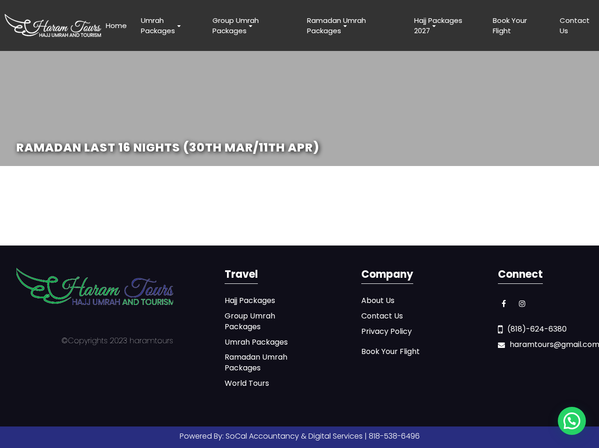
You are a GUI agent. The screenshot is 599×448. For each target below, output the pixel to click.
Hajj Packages (250, 301)
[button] (572, 421)
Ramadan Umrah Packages (336, 25)
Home (116, 25)
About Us (377, 301)
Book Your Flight (510, 25)
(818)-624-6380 (537, 329)
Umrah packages (256, 342)
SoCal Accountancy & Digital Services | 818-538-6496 (323, 436)
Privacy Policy (386, 331)
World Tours (247, 383)
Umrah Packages (158, 25)
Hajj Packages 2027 (438, 25)
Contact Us (575, 25)
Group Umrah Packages (235, 25)
